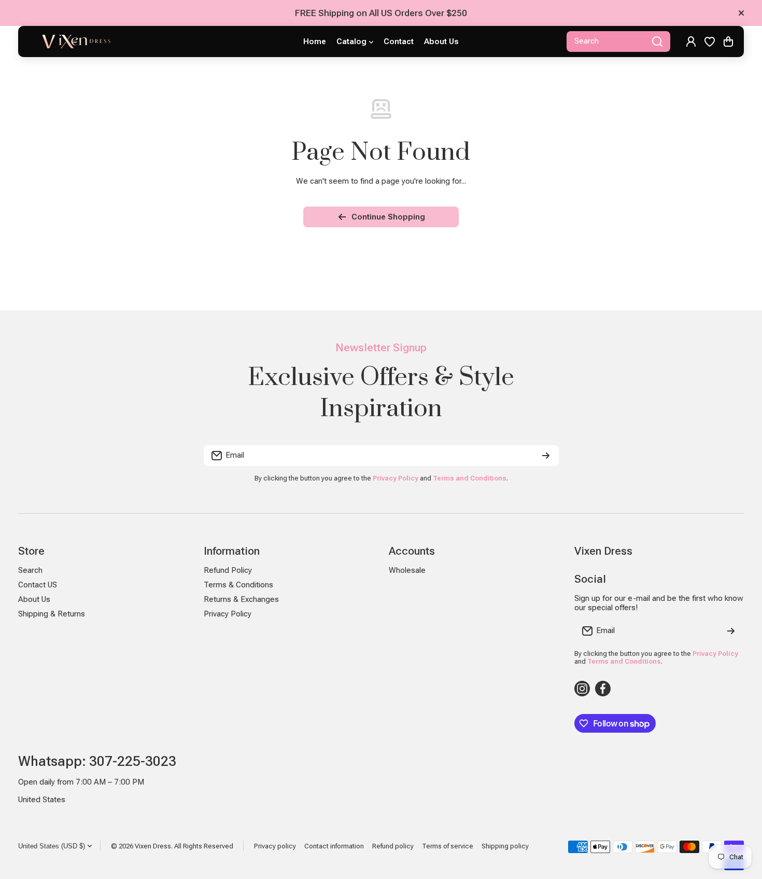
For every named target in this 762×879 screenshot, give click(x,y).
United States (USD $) (51, 846)
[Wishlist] (709, 41)
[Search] (657, 41)
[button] (728, 41)
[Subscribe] (546, 455)
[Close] (741, 13)
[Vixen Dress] (75, 41)
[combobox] (618, 41)
